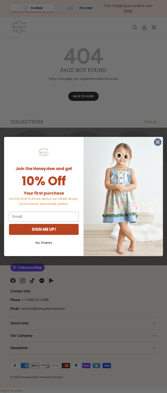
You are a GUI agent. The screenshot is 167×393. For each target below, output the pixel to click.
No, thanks (43, 242)
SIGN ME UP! (44, 229)
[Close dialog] (157, 142)
